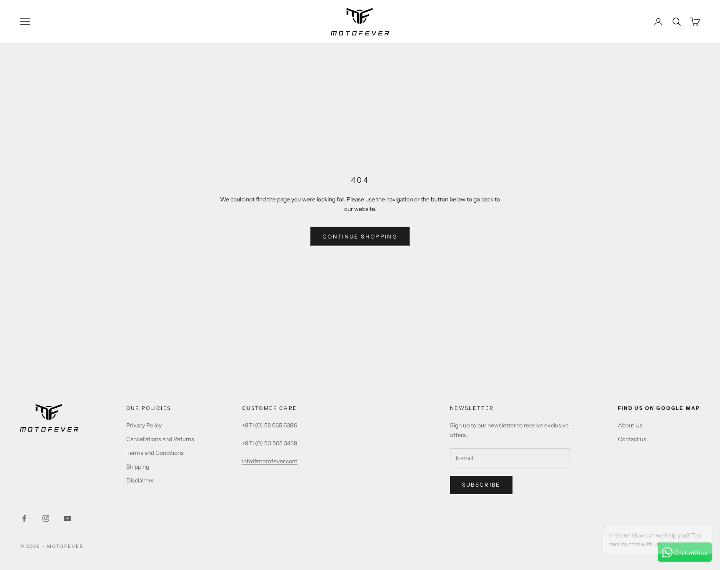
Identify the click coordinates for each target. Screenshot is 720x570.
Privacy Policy (144, 425)
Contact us (632, 439)
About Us (630, 425)
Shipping (137, 466)
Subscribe (481, 484)
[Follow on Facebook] (24, 518)
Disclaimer (140, 480)
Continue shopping (360, 236)
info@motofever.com (270, 461)
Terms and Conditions (155, 453)
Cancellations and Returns (160, 439)
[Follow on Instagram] (46, 518)
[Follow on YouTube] (67, 518)
